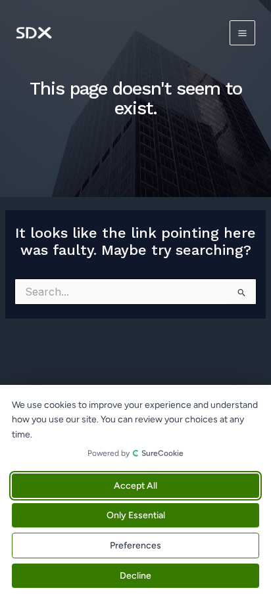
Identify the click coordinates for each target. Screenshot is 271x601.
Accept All (135, 485)
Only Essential (136, 515)
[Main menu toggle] (242, 33)
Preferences (135, 545)
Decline (135, 575)
